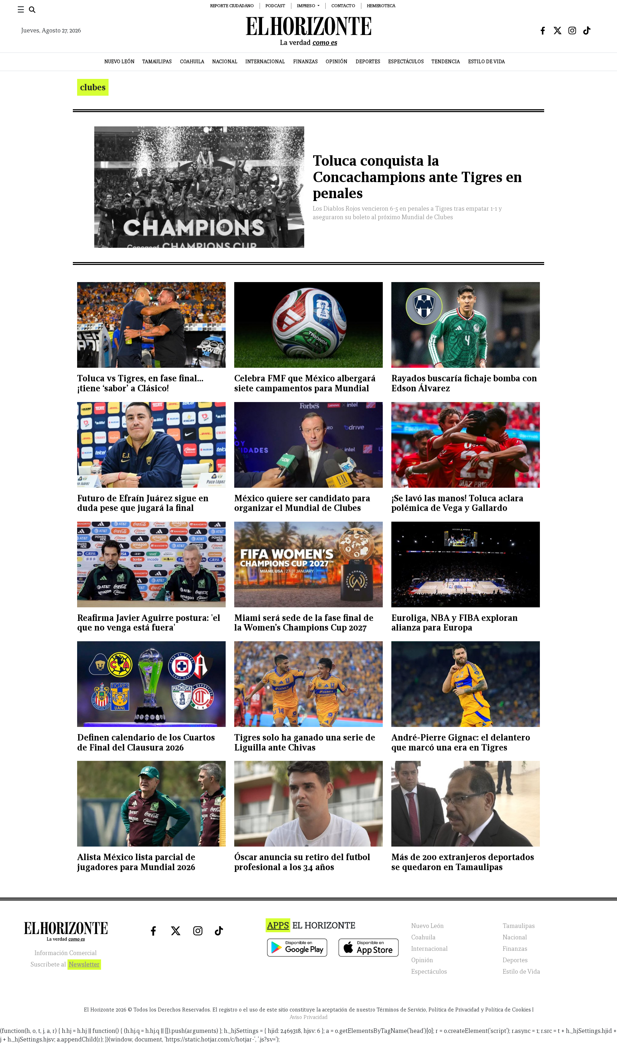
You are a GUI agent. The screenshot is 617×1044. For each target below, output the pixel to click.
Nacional (224, 61)
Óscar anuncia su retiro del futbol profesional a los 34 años (302, 862)
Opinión (336, 61)
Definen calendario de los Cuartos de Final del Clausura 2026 (146, 742)
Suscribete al (65, 964)
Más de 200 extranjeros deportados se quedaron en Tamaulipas (462, 862)
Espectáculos (406, 61)
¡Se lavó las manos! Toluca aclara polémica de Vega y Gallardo (457, 503)
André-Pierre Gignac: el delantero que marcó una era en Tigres (460, 742)
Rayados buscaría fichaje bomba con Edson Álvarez (464, 383)
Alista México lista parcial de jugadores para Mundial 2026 (136, 862)
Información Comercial (66, 953)
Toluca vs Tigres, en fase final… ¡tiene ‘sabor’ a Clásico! (140, 383)
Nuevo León (119, 61)
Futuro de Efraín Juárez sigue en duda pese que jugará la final (143, 503)
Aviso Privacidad (309, 1017)
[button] (308, 5)
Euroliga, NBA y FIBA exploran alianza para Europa (454, 622)
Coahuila (192, 61)
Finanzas (305, 61)
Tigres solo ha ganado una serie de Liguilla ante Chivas (304, 742)
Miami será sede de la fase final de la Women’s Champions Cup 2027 (303, 622)
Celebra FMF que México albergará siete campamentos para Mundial (305, 383)
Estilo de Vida (486, 61)
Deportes (368, 61)
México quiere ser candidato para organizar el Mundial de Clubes (302, 503)
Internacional (265, 61)
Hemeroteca (381, 5)
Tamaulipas (157, 61)
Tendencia (446, 61)
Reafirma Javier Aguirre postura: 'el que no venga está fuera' (148, 622)
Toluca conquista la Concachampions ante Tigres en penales (417, 177)
